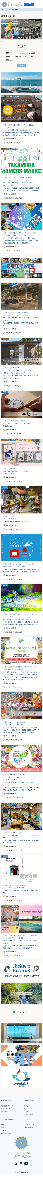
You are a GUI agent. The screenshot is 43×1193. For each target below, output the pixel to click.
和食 (25, 235)
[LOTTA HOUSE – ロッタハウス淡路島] (21, 499)
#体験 (26, 130)
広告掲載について (7, 1109)
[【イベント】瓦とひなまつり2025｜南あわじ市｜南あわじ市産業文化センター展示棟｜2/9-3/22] (21, 705)
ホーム (4, 10)
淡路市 (29, 3)
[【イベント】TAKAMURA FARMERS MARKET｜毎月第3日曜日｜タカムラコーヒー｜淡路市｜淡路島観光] (21, 161)
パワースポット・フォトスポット (15, 370)
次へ (28, 1012)
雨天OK (8, 53)
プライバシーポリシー (31, 1125)
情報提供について (7, 1106)
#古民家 (16, 238)
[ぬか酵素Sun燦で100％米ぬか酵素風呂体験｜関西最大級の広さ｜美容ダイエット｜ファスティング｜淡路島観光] (21, 108)
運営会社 (4, 1111)
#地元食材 (11, 130)
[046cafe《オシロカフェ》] (21, 351)
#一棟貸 (28, 238)
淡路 (25, 56)
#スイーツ (6, 185)
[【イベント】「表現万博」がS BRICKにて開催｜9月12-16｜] (21, 868)
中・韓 (14, 235)
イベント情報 (20, 177)
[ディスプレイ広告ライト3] (21, 268)
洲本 (32, 56)
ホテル (24, 125)
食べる (7, 125)
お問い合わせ (28, 1127)
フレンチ (7, 235)
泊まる (13, 125)
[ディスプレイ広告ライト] (21, 993)
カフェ (26, 233)
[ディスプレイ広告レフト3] (21, 1033)
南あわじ (9, 60)
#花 (16, 318)
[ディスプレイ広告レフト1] (21, 29)
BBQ (20, 235)
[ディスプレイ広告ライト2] (21, 82)
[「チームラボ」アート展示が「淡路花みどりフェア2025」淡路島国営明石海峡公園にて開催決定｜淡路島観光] (21, 597)
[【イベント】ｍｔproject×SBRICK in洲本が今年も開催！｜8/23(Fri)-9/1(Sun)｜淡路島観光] (21, 919)
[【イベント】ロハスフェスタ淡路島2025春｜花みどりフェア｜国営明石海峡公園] (21, 650)
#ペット (5, 130)
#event (17, 183)
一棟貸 (19, 233)
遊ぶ (18, 125)
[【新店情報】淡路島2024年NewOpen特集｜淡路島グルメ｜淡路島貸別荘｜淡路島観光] (21, 216)
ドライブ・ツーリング (11, 180)
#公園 (19, 318)
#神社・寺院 (22, 375)
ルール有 (18, 56)
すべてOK (32, 53)
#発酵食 (17, 130)
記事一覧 (10, 10)
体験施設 (31, 125)
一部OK (8, 56)
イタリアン (33, 233)
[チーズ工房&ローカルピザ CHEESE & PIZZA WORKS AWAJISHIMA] (21, 816)
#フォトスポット (19, 373)
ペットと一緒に (20, 53)
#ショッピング (24, 183)
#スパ (22, 130)
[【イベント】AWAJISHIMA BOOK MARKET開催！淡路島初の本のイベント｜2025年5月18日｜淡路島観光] (21, 547)
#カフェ (31, 183)
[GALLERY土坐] (21, 404)
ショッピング (9, 127)
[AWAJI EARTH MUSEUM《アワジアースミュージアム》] (21, 296)
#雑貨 (30, 130)
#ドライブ (10, 320)
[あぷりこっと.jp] (21, 452)
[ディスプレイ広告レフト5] (21, 1078)
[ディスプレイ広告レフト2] (21, 971)
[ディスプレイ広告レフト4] (21, 1055)
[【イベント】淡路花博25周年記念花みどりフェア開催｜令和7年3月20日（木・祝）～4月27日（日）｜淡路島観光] (21, 758)
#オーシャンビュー (30, 373)
